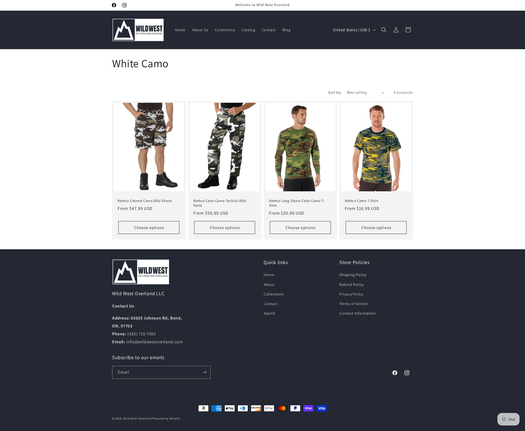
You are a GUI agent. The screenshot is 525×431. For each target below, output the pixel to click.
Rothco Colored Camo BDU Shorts (145, 201)
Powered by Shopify (166, 418)
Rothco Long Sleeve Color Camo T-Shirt (297, 203)
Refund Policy (351, 284)
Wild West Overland (137, 418)
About (269, 284)
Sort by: (334, 92)
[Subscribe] (204, 372)
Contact (271, 303)
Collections (274, 294)
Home (269, 274)
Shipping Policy (352, 274)
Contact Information (357, 313)
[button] (384, 30)
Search (270, 313)
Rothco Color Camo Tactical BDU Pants (219, 203)
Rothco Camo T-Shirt (361, 201)
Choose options (149, 227)
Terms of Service (353, 303)
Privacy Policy (351, 294)
